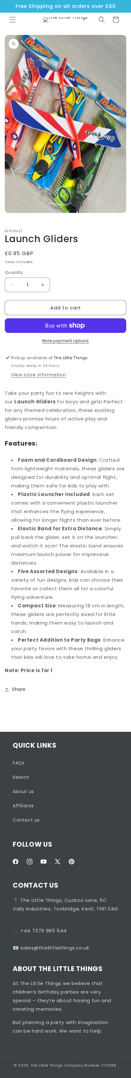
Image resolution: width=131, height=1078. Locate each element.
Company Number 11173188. (90, 1065)
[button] (13, 20)
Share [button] (19, 689)
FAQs (18, 763)
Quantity (14, 272)
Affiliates (23, 806)
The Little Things (47, 1065)
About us (23, 791)
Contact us (26, 820)
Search (21, 777)
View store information (38, 375)
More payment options (65, 340)
